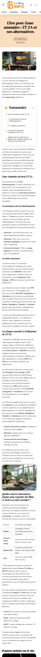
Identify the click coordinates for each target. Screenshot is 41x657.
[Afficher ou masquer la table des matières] (30, 107)
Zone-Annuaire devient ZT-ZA (18, 114)
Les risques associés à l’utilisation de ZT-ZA (16, 131)
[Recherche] (31, 5)
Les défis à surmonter (17, 126)
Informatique (20, 39)
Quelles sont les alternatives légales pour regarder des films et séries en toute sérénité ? (20, 139)
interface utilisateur (12, 242)
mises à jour (10, 97)
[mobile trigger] (4, 5)
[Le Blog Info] (16, 5)
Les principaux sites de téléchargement (18, 120)
